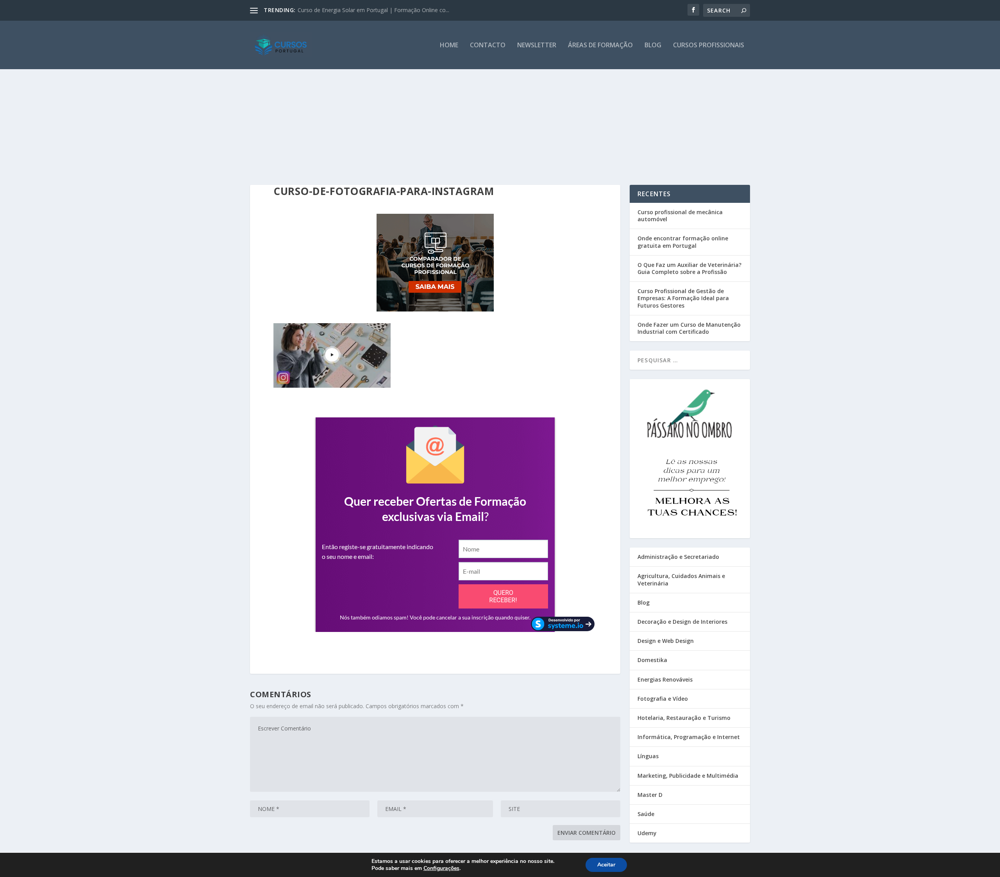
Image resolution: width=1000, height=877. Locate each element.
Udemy (647, 833)
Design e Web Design (666, 640)
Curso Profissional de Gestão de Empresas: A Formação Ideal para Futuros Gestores (683, 298)
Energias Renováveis (665, 679)
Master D (650, 794)
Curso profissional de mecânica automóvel (680, 215)
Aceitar (606, 864)
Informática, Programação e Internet (689, 737)
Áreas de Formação (600, 45)
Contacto (487, 45)
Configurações (441, 868)
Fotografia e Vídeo (663, 698)
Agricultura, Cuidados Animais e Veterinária (681, 579)
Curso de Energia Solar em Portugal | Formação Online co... (373, 10)
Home (449, 45)
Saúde (646, 814)
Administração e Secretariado (678, 556)
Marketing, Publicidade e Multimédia (688, 775)
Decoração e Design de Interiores (682, 621)
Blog (653, 45)
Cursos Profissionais (708, 45)
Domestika (652, 660)
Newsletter (536, 45)
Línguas (648, 756)
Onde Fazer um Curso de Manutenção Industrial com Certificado (689, 328)
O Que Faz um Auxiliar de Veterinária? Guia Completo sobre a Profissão (689, 268)
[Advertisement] (500, 110)
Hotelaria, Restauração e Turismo (684, 717)
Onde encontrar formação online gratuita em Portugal (683, 241)
